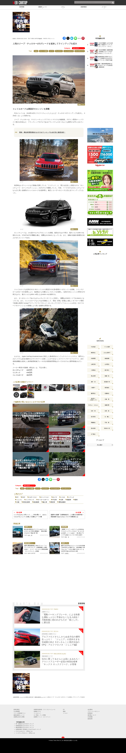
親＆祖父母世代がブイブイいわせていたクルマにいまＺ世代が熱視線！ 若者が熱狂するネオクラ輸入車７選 (35, 531)
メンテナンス (30, 499)
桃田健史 (107, 387)
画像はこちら (81, 104)
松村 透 (30, 535)
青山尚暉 (93, 376)
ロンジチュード (79, 51)
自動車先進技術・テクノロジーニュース (44, 709)
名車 (61, 499)
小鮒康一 (67, 553)
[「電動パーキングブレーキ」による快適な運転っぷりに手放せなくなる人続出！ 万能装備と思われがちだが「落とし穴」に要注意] (27, 615)
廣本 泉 (93, 381)
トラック (71, 497)
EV (17, 497)
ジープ (51, 51)
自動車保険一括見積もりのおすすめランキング (28, 729)
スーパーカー (45, 497)
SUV (23, 497)
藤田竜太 (93, 393)
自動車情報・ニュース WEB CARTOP (23, 697)
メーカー (65, 713)
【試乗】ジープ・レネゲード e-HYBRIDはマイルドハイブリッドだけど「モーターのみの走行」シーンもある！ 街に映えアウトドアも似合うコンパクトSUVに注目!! (72, 532)
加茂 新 (107, 411)
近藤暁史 (107, 393)
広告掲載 (90, 717)
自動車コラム (28, 526)
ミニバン (19, 499)
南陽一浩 (107, 376)
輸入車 (45, 502)
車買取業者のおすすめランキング (25, 725)
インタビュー (37, 713)
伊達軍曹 (93, 358)
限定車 (53, 502)
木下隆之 (93, 434)
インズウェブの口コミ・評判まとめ (25, 733)
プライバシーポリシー (94, 711)
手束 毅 (107, 422)
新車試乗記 (64, 526)
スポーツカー (33, 497)
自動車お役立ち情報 (19, 717)
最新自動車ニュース (78, 48)
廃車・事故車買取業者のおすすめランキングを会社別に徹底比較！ (42, 132)
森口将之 (107, 370)
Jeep (36, 51)
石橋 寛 (107, 399)
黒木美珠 (93, 428)
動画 (64, 711)
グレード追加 (43, 51)
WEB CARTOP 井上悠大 (60, 653)
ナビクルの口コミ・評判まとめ (24, 731)
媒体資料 (90, 718)
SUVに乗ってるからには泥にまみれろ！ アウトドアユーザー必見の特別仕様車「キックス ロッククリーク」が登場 (62, 661)
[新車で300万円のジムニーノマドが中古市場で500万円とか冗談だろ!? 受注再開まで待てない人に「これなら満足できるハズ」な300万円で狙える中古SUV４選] (54, 548)
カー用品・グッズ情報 (40, 715)
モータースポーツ (43, 499)
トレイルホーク (68, 51)
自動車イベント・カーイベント (42, 717)
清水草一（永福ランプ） (93, 399)
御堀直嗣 (107, 358)
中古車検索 (17, 711)
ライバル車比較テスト (20, 713)
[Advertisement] (49, 580)
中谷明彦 (93, 346)
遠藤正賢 (107, 405)
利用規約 (90, 713)
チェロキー (59, 51)
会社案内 (90, 709)
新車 (76, 499)
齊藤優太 (93, 422)
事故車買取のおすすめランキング (25, 727)
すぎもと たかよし (93, 405)
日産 (18, 502)
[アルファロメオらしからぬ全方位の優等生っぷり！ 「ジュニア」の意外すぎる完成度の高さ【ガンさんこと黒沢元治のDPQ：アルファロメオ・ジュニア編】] (27, 637)
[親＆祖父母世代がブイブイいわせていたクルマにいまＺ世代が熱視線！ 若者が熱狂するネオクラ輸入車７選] (18, 532)
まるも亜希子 (107, 352)
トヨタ (63, 497)
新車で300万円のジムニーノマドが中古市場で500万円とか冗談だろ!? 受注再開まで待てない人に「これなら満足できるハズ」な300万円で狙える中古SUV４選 (73, 548)
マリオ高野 (107, 346)
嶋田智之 (93, 352)
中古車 (55, 499)
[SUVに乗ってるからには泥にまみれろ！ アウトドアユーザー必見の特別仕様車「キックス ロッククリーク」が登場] (27, 659)
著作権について (92, 715)
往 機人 (107, 416)
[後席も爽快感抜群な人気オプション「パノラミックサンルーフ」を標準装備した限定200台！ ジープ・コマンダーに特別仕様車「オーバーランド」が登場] (18, 548)
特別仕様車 (26, 502)
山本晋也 (107, 364)
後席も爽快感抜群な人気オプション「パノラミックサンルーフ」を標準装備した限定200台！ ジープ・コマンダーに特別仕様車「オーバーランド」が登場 (36, 548)
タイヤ (55, 497)
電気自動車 (62, 502)
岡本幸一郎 (107, 428)
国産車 (69, 499)
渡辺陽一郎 (107, 381)
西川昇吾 (93, 416)
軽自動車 (36, 502)
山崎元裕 (93, 364)
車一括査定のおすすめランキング (25, 723)
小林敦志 (93, 370)
